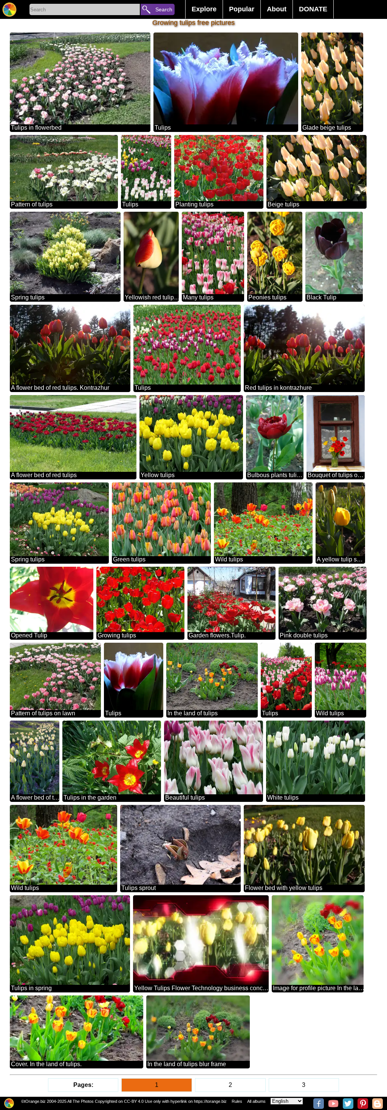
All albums (256, 1101)
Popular (241, 9)
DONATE (313, 9)
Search (163, 9)
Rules (237, 1101)
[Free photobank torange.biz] (9, 9)
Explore (204, 9)
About (276, 9)
